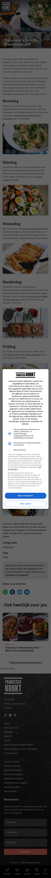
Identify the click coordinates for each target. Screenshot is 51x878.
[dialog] (26, 439)
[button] (25, 450)
